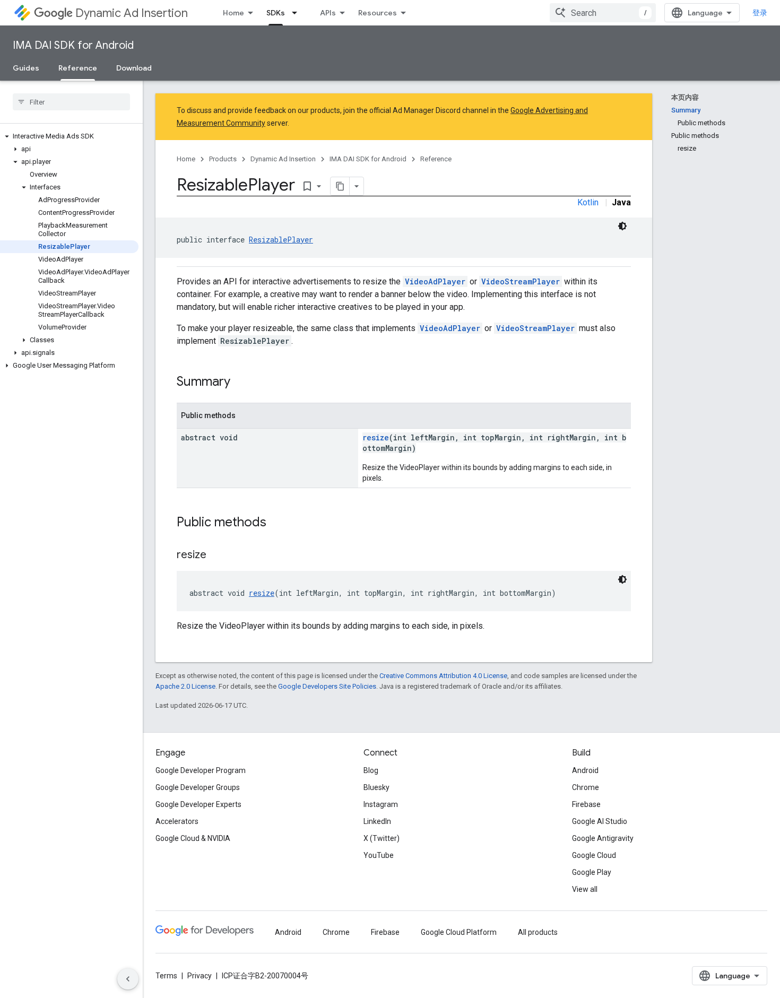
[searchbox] (71, 101)
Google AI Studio (599, 821)
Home (233, 13)
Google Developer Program (200, 770)
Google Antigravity (603, 838)
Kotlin (588, 202)
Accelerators (176, 821)
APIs (328, 13)
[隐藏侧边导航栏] (127, 979)
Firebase (586, 804)
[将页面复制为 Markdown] (340, 186)
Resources (377, 13)
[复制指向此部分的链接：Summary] (241, 382)
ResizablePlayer (281, 240)
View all (584, 889)
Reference (77, 68)
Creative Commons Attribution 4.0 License (443, 676)
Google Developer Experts (198, 804)
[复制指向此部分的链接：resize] (217, 555)
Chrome (585, 787)
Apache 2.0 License (185, 686)
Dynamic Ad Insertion (131, 13)
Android (585, 770)
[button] (69, 136)
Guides (26, 68)
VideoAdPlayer (435, 281)
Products (223, 159)
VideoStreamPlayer (520, 281)
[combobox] (603, 12)
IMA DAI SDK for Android (73, 45)
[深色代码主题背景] (622, 226)
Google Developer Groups (197, 787)
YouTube (378, 855)
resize (375, 437)
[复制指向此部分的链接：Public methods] (277, 523)
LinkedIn (377, 821)
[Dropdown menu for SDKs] (297, 12)
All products (538, 932)
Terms (166, 975)
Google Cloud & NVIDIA (192, 838)
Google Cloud (594, 855)
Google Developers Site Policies (327, 686)
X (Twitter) (381, 838)
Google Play (591, 872)
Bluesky (376, 787)
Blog (370, 770)
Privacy (199, 975)
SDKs (275, 13)
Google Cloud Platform (459, 932)
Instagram (380, 804)
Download (134, 68)
